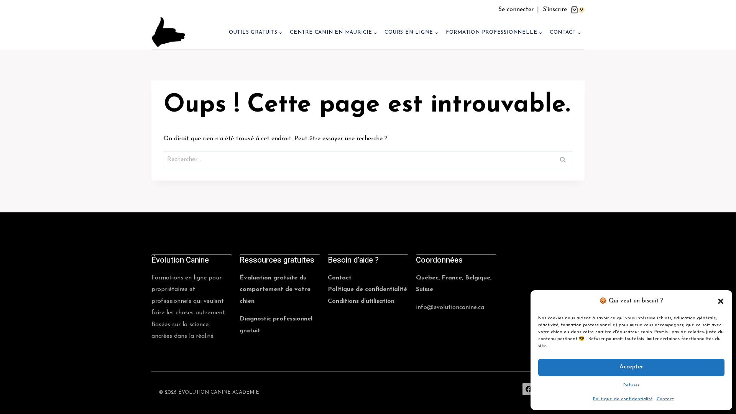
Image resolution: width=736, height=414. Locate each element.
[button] (720, 301)
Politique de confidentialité (623, 399)
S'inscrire (555, 10)
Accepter (631, 367)
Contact (665, 399)
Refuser (631, 385)
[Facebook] (528, 389)
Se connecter (516, 10)
